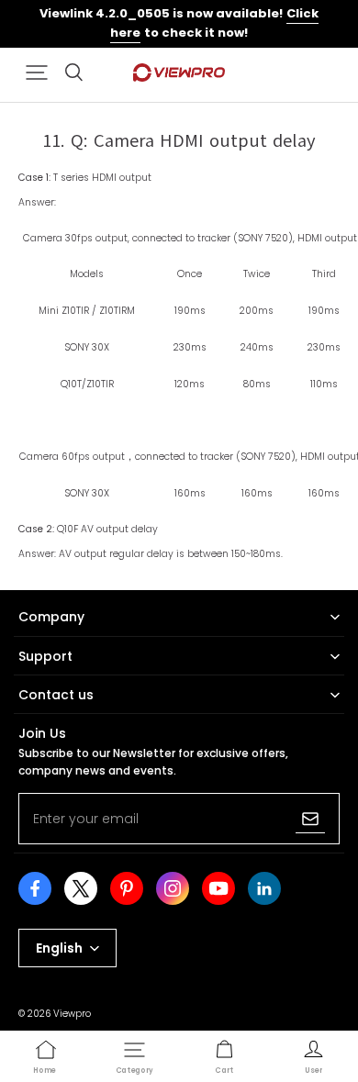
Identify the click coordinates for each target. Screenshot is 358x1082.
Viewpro (72, 1014)
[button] (36, 72)
